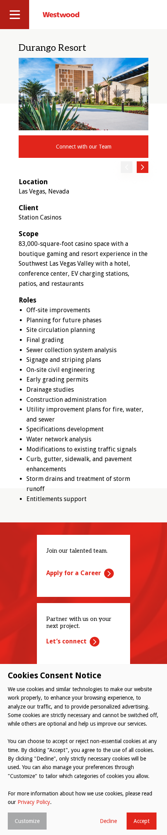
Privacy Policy (33, 802)
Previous (126, 167)
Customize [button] (27, 821)
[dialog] (83, 749)
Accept (142, 821)
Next (142, 167)
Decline (108, 821)
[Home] (61, 14)
